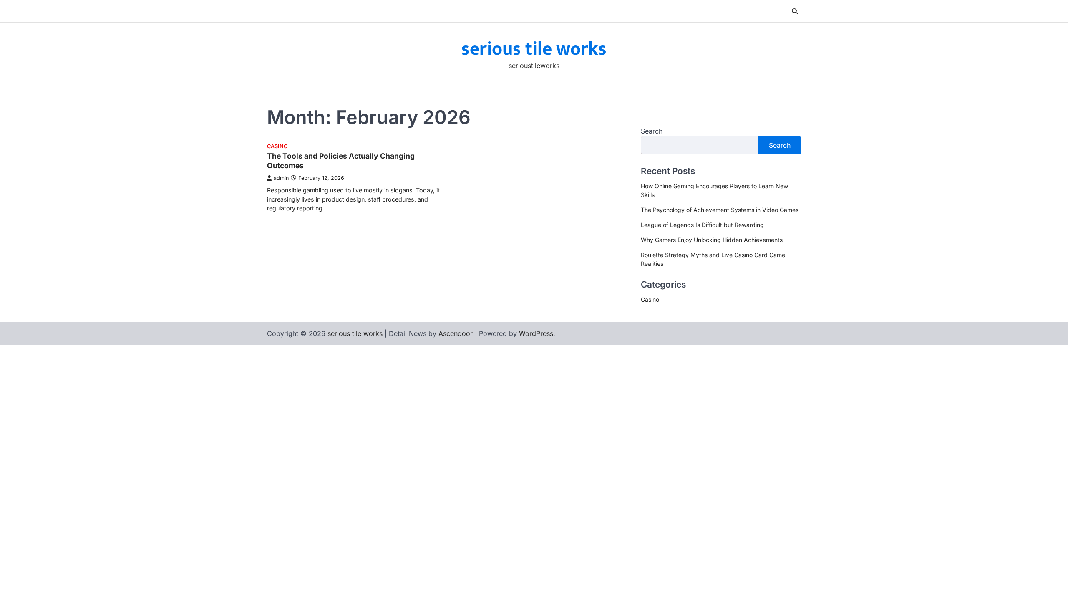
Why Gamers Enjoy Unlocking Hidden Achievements (712, 239)
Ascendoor (455, 333)
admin (281, 178)
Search (651, 131)
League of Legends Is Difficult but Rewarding (702, 224)
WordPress (536, 333)
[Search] (794, 11)
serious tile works (534, 49)
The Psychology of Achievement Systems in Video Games (719, 209)
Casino (277, 146)
